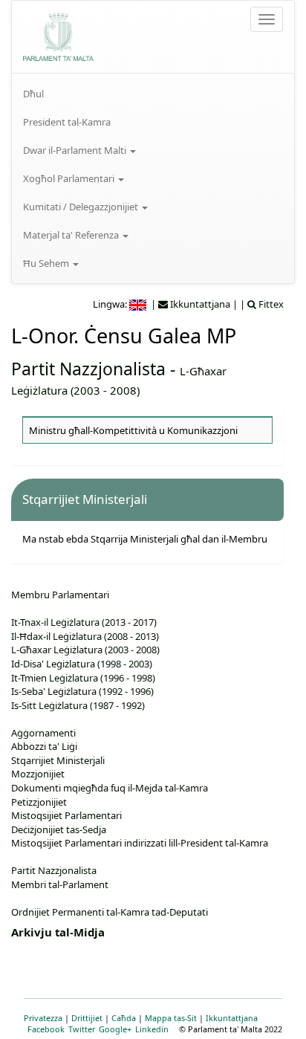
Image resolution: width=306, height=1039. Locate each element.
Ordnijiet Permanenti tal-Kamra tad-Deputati (109, 912)
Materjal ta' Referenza (72, 235)
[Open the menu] (266, 19)
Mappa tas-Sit (171, 1017)
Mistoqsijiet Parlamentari (66, 815)
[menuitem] (153, 94)
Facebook (46, 1029)
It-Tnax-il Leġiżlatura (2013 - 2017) (84, 622)
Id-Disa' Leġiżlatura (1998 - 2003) (81, 663)
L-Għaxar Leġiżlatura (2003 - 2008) (85, 649)
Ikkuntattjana (232, 1017)
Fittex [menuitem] (270, 304)
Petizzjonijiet (39, 802)
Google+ (115, 1029)
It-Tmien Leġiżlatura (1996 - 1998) (83, 677)
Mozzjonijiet (38, 773)
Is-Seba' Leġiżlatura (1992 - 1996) (82, 691)
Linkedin (152, 1029)
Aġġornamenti (43, 732)
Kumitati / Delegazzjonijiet (81, 206)
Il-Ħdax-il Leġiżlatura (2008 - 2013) (85, 636)
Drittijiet (86, 1017)
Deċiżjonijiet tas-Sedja (58, 829)
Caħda (123, 1017)
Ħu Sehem (47, 263)
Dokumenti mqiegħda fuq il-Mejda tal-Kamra (109, 787)
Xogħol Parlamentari (70, 178)
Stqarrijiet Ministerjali (58, 760)
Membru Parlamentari (60, 594)
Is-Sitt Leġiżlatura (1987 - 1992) (78, 705)
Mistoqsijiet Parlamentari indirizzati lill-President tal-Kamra (139, 842)
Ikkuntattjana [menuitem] (199, 304)
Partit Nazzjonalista (88, 369)
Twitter (81, 1029)
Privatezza (43, 1017)
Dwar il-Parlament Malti (75, 150)
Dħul (33, 93)
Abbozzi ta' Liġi (44, 746)
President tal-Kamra (67, 122)
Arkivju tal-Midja (58, 932)
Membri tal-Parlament (59, 884)
